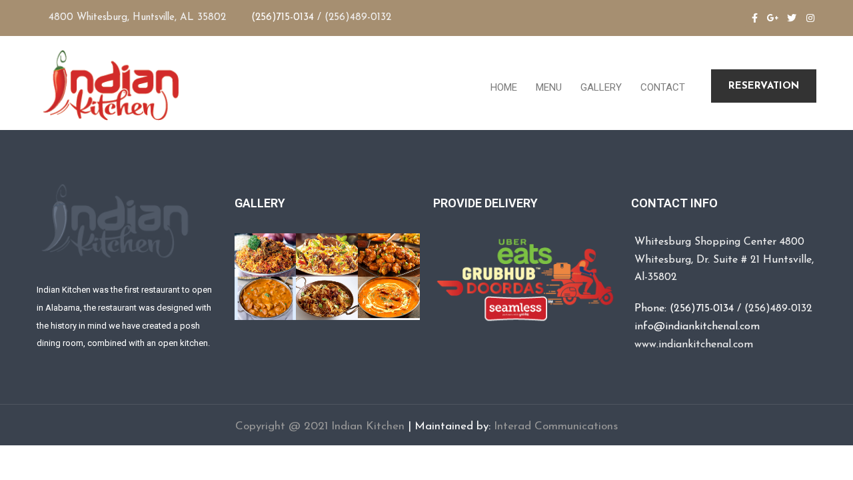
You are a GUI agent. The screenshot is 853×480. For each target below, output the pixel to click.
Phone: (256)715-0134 (684, 308)
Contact (661, 87)
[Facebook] (754, 18)
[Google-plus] (773, 18)
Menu (547, 87)
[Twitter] (791, 18)
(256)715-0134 (282, 18)
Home (502, 87)
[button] (763, 86)
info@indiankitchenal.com (697, 326)
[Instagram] (810, 18)
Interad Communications (556, 426)
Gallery (600, 87)
